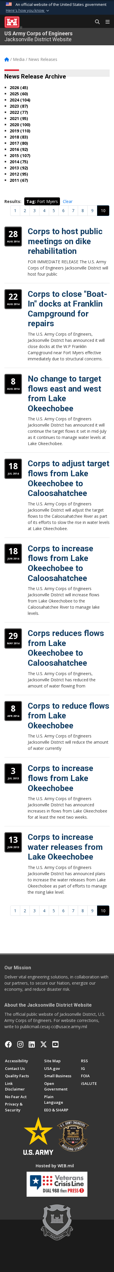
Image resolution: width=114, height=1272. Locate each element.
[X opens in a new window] (43, 1044)
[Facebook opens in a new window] (8, 1044)
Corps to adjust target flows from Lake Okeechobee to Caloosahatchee (68, 478)
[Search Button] (95, 22)
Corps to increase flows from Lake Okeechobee (60, 778)
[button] (28, 11)
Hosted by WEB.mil (55, 1165)
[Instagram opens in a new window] (20, 1044)
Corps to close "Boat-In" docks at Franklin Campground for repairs (67, 309)
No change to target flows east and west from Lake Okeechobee (64, 393)
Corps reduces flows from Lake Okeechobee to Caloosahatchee (66, 648)
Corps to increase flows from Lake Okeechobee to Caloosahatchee (60, 563)
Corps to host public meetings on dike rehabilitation (65, 241)
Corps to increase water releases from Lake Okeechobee (65, 847)
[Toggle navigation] (105, 22)
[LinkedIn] (32, 1044)
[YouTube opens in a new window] (55, 1044)
